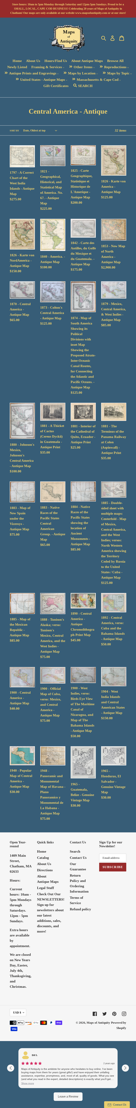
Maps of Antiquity (98, 1022)
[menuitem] (17, 61)
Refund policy (80, 909)
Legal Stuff (45, 888)
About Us (44, 864)
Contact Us (78, 858)
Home (41, 851)
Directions (45, 870)
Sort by (14, 130)
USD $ (17, 1012)
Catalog (43, 858)
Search (75, 851)
